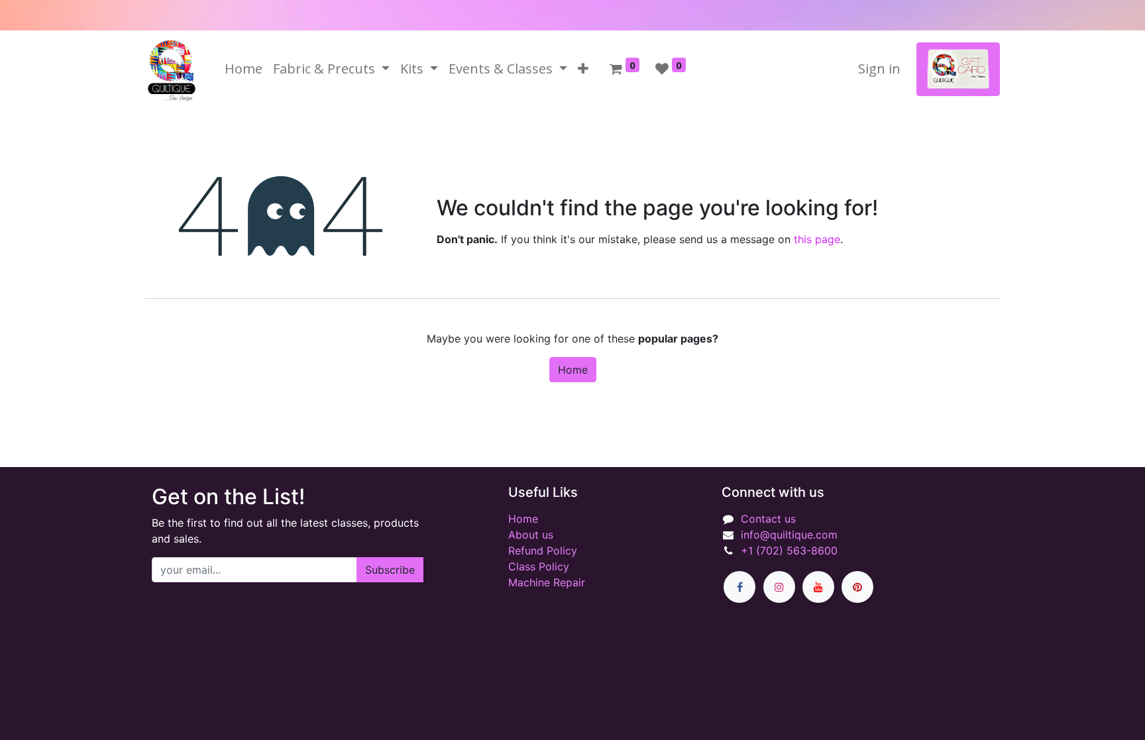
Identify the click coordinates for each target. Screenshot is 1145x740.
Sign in (879, 69)
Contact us (768, 518)
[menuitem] (243, 69)
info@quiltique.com (789, 534)
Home (573, 369)
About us (530, 534)
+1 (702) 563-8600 (789, 550)
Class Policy (538, 566)
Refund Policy (542, 550)
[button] (583, 69)
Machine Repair (546, 582)
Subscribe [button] (390, 569)
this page (817, 239)
